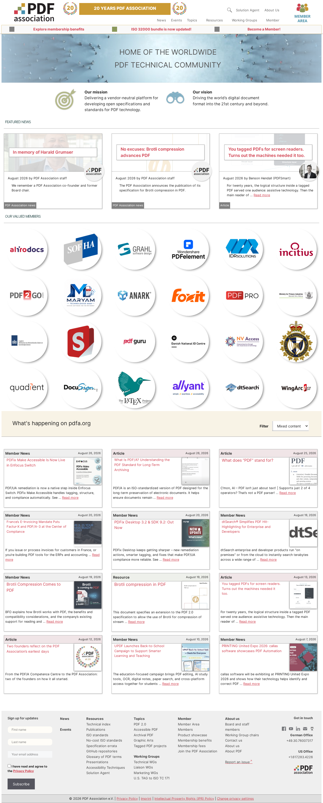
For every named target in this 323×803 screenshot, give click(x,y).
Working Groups (244, 20)
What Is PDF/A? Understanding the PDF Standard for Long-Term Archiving (142, 465)
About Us (271, 10)
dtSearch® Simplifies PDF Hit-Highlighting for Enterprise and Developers (246, 526)
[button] (229, 10)
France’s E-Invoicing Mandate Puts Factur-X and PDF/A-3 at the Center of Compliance (36, 526)
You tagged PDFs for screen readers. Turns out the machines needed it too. (251, 588)
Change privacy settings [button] (235, 798)
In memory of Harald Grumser (43, 152)
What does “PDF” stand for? (247, 460)
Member (272, 20)
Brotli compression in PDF (140, 584)
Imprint (146, 798)
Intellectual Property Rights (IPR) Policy (184, 798)
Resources (214, 20)
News (161, 20)
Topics (192, 20)
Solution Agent (247, 10)
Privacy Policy (23, 771)
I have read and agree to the (27, 768)
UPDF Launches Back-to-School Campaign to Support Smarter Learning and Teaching (139, 651)
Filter (264, 426)
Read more (262, 195)
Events (176, 20)
